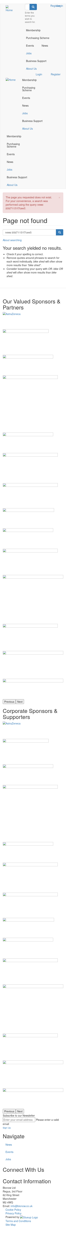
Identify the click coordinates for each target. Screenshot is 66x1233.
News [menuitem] (45, 45)
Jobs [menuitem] (29, 53)
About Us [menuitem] (31, 68)
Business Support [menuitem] (36, 61)
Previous (9, 701)
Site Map (11, 1224)
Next (20, 701)
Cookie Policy (13, 1209)
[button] (59, 197)
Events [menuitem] (30, 45)
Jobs (8, 1159)
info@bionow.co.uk (21, 1206)
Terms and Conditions (18, 1221)
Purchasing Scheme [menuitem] (37, 38)
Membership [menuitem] (33, 30)
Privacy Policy (13, 1213)
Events (9, 1152)
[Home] (10, 8)
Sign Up (7, 1127)
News (9, 1144)
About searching (12, 240)
